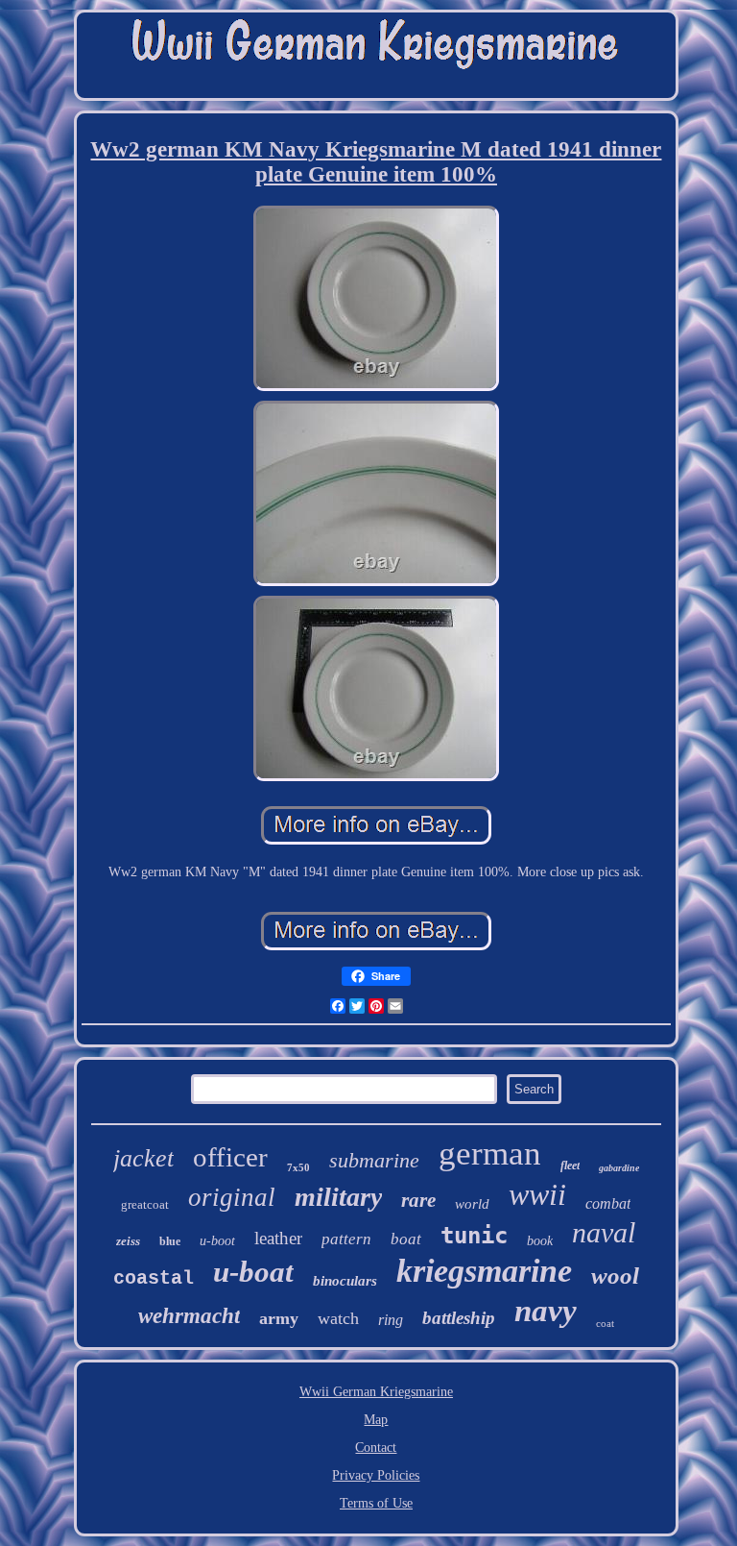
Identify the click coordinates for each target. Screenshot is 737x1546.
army (278, 1318)
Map (376, 1419)
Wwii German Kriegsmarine (376, 1392)
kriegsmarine (484, 1270)
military (338, 1197)
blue (169, 1241)
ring (390, 1320)
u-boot (217, 1241)
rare (418, 1200)
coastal (153, 1278)
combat (607, 1203)
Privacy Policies (375, 1475)
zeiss (128, 1241)
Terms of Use (376, 1503)
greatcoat (145, 1204)
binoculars (345, 1280)
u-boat (253, 1271)
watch (338, 1318)
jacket (143, 1158)
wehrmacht (189, 1316)
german (490, 1153)
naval (603, 1232)
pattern (346, 1239)
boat (406, 1239)
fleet (570, 1165)
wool (615, 1275)
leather (278, 1238)
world (472, 1204)
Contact (375, 1447)
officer (230, 1156)
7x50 (298, 1167)
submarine (374, 1160)
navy (545, 1310)
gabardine (619, 1168)
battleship (458, 1318)
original (231, 1197)
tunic (474, 1235)
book (540, 1241)
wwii (537, 1194)
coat (605, 1323)
